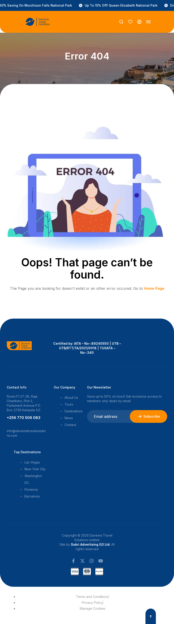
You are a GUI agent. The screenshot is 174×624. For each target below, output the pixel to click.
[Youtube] (100, 561)
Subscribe (151, 416)
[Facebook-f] (73, 561)
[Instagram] (91, 561)
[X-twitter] (82, 561)
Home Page (154, 288)
